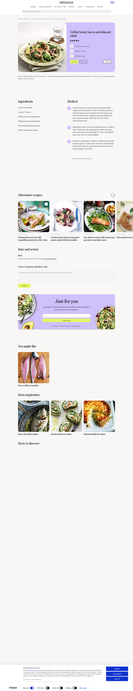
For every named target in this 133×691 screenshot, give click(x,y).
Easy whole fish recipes (28, 434)
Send (108, 62)
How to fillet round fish (28, 386)
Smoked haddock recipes (94, 434)
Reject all (117, 678)
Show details (83, 688)
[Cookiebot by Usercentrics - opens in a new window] (13, 688)
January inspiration (45, 7)
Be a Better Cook (60, 7)
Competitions (90, 7)
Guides (80, 7)
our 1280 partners (33, 670)
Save (75, 62)
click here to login (50, 259)
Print (84, 62)
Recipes (33, 7)
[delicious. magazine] (67, 2)
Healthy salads (35, 19)
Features (71, 7)
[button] (113, 195)
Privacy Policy (77, 326)
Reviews (100, 7)
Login (112, 2)
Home (20, 19)
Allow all (117, 668)
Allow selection (117, 673)
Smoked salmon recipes (61, 434)
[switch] (47, 688)
